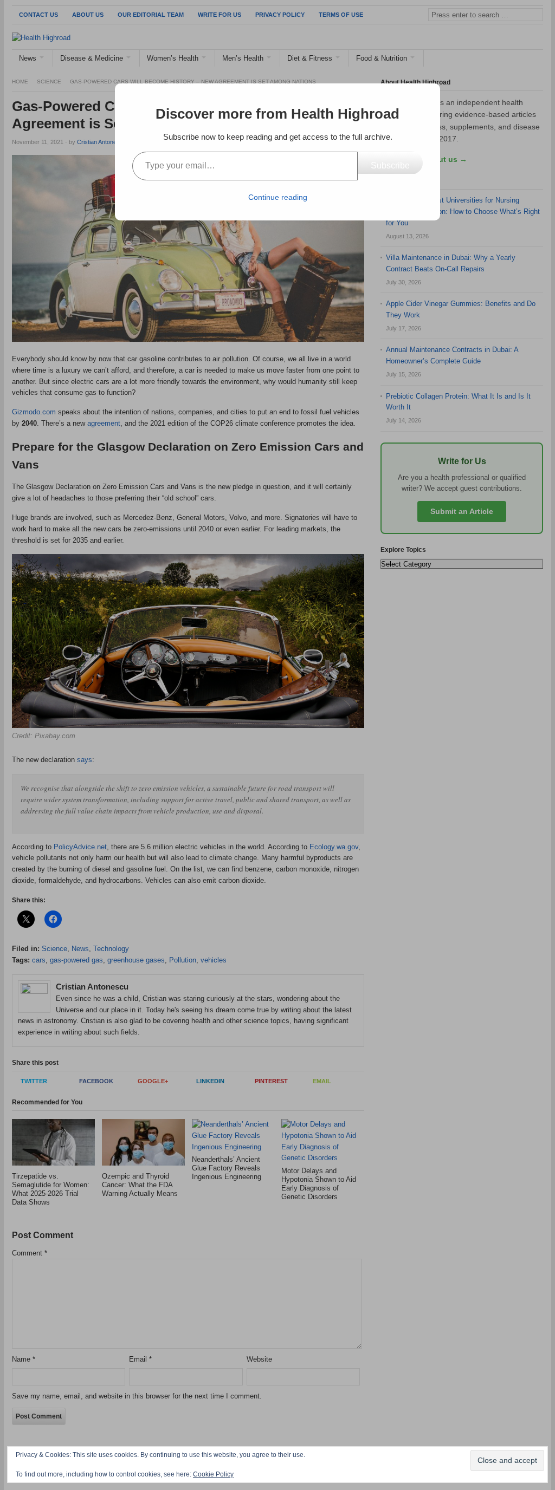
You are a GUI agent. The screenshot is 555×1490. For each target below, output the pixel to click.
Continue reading (277, 197)
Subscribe (390, 165)
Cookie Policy (213, 1474)
